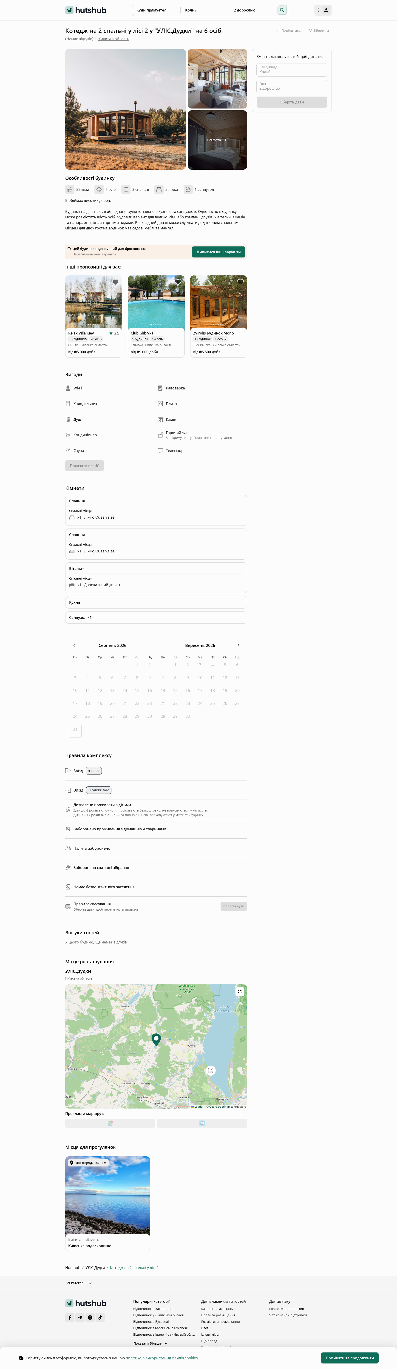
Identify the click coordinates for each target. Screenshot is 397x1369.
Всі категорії (75, 1283)
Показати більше (147, 1343)
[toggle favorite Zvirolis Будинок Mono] (240, 282)
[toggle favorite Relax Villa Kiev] (115, 282)
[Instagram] (90, 1317)
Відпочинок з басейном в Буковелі (160, 1328)
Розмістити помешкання (220, 1321)
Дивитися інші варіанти (219, 251)
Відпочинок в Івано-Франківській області (164, 1334)
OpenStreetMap (219, 1107)
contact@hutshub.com (286, 1308)
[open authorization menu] (323, 10)
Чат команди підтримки (288, 1315)
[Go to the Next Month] (238, 645)
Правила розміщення (218, 1315)
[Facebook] (69, 1317)
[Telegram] (80, 1317)
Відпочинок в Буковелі (151, 1321)
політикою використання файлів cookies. (162, 1357)
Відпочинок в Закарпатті (153, 1308)
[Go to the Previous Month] (74, 645)
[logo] (85, 10)
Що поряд (209, 1341)
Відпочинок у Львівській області (158, 1315)
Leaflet (198, 1107)
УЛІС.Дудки (95, 1267)
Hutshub (72, 1267)
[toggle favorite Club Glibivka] (178, 282)
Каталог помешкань (217, 1308)
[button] (282, 10)
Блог (204, 1328)
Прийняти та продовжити (350, 1357)
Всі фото (214, 140)
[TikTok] (100, 1317)
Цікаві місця (210, 1334)
